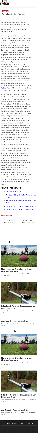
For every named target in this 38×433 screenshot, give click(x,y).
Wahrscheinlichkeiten (10, 222)
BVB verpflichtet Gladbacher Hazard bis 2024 (21, 206)
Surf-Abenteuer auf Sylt (13, 191)
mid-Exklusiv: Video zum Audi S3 (14, 321)
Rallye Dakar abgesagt (28, 222)
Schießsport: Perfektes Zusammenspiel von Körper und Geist (18, 307)
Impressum (30, 423)
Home (22, 423)
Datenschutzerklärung (11, 423)
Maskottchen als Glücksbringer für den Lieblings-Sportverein (16, 270)
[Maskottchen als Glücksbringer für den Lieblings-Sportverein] (19, 266)
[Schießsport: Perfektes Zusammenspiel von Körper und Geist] (19, 303)
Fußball (3, 88)
